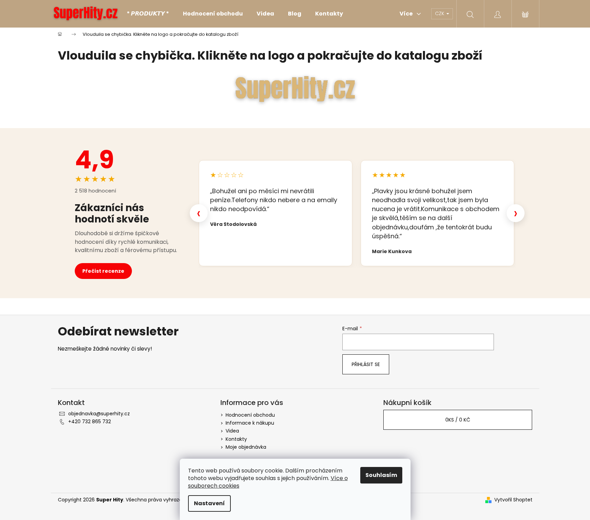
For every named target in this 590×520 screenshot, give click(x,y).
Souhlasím (381, 475)
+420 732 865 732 (89, 421)
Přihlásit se (366, 364)
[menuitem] (148, 14)
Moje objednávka (246, 447)
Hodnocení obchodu (250, 415)
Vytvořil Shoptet (513, 500)
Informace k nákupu (250, 422)
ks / (457, 419)
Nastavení (209, 503)
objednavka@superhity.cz (99, 413)
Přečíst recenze (103, 271)
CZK (440, 13)
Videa (232, 430)
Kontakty (236, 439)
